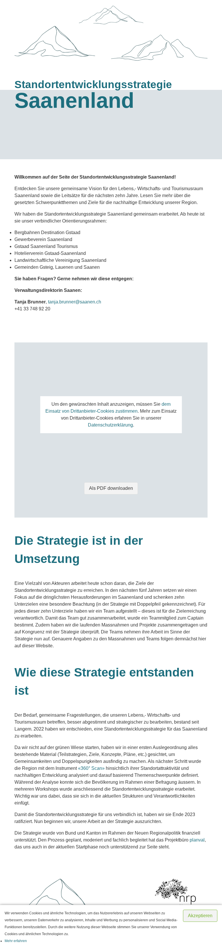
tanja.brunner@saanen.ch (74, 301)
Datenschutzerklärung (110, 424)
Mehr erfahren (16, 941)
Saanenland (93, 95)
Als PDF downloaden (111, 488)
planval (197, 839)
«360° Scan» (91, 768)
